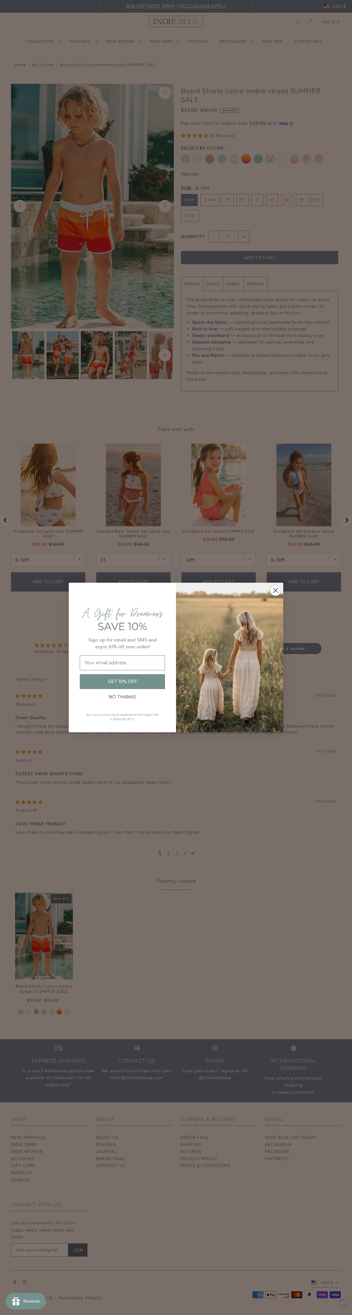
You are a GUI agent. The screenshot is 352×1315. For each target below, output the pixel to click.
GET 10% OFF (122, 681)
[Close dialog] (275, 590)
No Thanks (122, 697)
